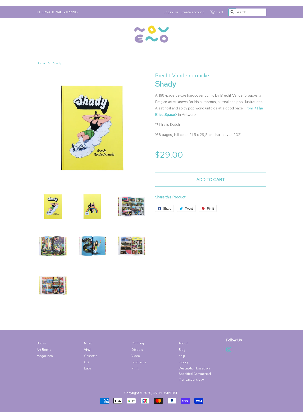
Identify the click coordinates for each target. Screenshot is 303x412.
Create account (192, 12)
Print (134, 368)
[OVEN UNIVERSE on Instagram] (228, 350)
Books (41, 343)
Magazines (45, 356)
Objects (137, 349)
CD (86, 362)
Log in (168, 12)
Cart (219, 12)
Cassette (90, 356)
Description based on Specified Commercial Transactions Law (195, 373)
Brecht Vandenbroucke (182, 75)
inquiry (184, 362)
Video (135, 356)
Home (41, 63)
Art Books (44, 349)
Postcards (138, 362)
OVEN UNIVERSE (165, 393)
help (182, 356)
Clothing (137, 343)
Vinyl (87, 349)
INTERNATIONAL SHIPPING (57, 12)
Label (88, 368)
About (183, 343)
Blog (182, 349)
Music (88, 343)
